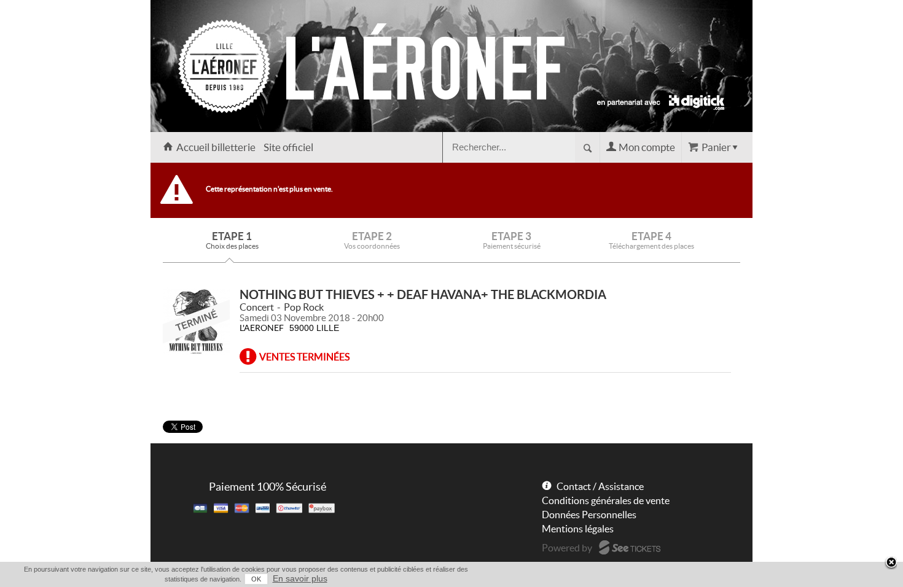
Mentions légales (578, 528)
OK (256, 579)
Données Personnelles (589, 514)
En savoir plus (300, 578)
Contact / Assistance (600, 486)
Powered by (567, 547)
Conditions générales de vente (606, 500)
